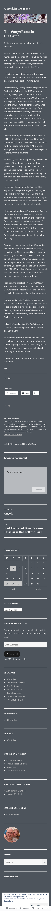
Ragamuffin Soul (14, 689)
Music (33, 444)
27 (19, 583)
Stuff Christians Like (15, 696)
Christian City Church (16, 760)
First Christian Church (16, 763)
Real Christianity (14, 693)
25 (7, 583)
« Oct (12, 589)
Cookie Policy (8, 901)
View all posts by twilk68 (13, 434)
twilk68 (6, 444)
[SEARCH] (44, 862)
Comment (38, 490)
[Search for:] (23, 862)
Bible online (11, 720)
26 (13, 583)
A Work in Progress (17, 8)
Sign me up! (12, 654)
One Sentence (12, 686)
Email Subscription (15, 623)
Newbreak (11, 767)
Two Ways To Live (14, 699)
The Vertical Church (15, 770)
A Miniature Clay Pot (15, 682)
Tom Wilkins (11, 876)
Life (29, 444)
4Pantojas (11, 679)
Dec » (38, 589)
